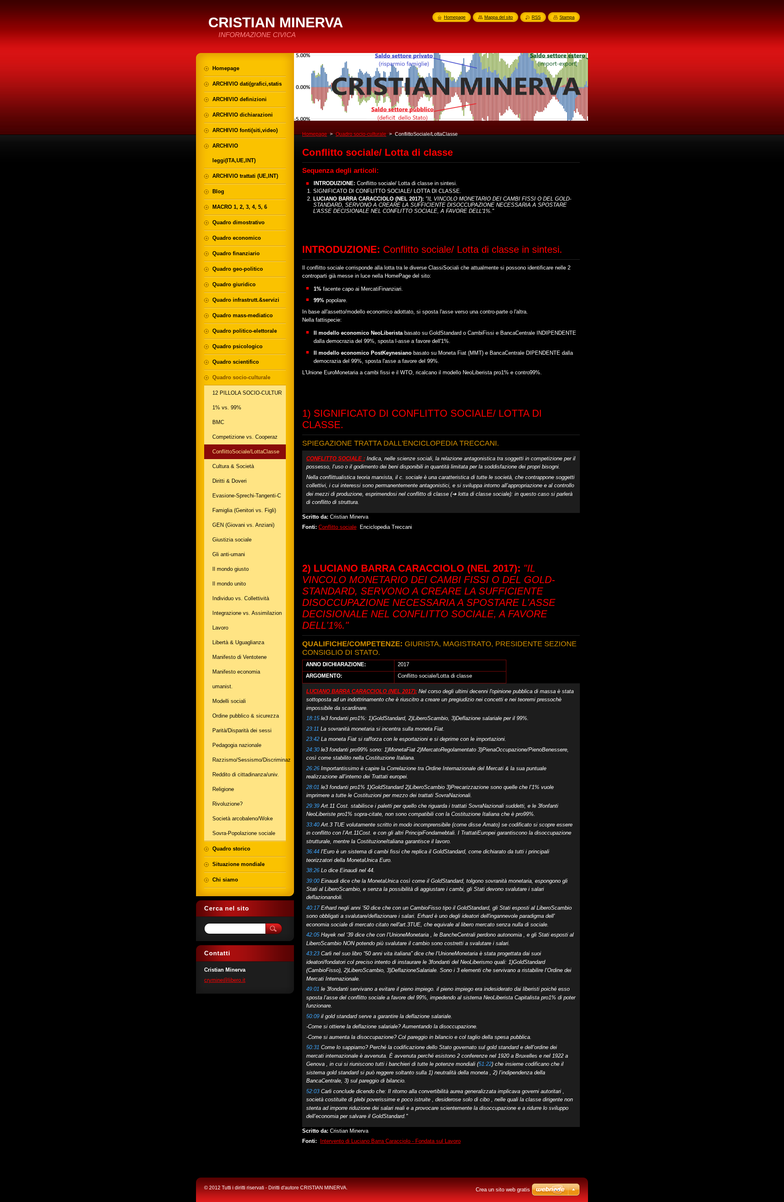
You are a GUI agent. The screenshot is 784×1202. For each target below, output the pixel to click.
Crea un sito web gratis (503, 1190)
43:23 (312, 953)
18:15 (312, 718)
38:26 (312, 870)
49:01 (312, 989)
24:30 (312, 750)
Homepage (314, 134)
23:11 (312, 729)
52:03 (312, 1091)
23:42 (312, 739)
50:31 (312, 1047)
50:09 (312, 1016)
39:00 (312, 881)
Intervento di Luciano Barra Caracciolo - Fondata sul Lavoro (390, 1141)
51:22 (485, 1064)
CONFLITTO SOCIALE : (335, 458)
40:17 (312, 908)
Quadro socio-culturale (361, 134)
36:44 (312, 851)
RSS (536, 17)
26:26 (312, 768)
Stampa (567, 17)
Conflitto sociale (337, 527)
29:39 (312, 806)
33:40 (312, 825)
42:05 (312, 935)
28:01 (312, 787)
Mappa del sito (498, 17)
